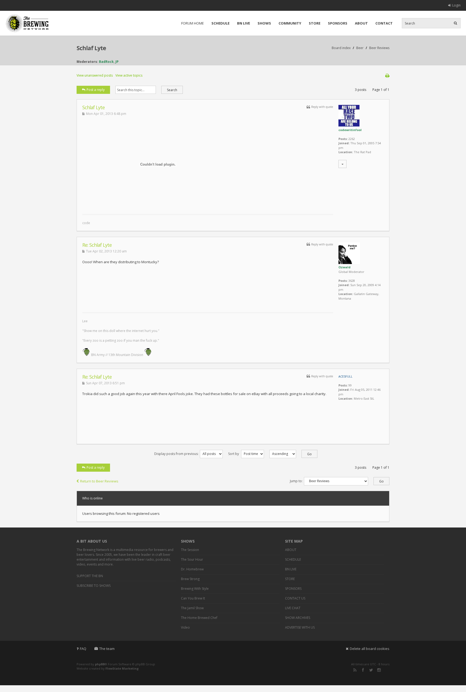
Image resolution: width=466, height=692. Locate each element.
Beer (360, 48)
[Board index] (27, 23)
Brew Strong (190, 579)
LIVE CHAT (292, 608)
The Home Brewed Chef (199, 617)
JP (117, 61)
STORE (314, 23)
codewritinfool (350, 130)
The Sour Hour (192, 559)
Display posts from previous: (176, 453)
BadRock (106, 61)
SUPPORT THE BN (90, 576)
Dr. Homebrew (192, 569)
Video (185, 627)
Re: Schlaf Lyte (97, 245)
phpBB (100, 664)
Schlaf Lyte (91, 48)
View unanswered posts (95, 75)
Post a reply (96, 89)
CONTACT (384, 23)
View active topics (128, 75)
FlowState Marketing (122, 668)
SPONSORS (337, 23)
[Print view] (387, 75)
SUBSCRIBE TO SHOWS (94, 585)
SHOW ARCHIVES (297, 617)
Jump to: (296, 481)
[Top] (378, 228)
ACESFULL (345, 376)
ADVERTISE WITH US (300, 627)
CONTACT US (295, 598)
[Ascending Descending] (290, 453)
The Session (190, 549)
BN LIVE (243, 23)
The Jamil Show (192, 608)
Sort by (234, 453)
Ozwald (344, 267)
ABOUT (361, 23)
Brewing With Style (195, 588)
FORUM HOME (192, 23)
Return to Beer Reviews (99, 481)
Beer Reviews (379, 48)
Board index (341, 48)
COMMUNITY (290, 23)
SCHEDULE (220, 23)
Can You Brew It (193, 598)
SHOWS (264, 23)
